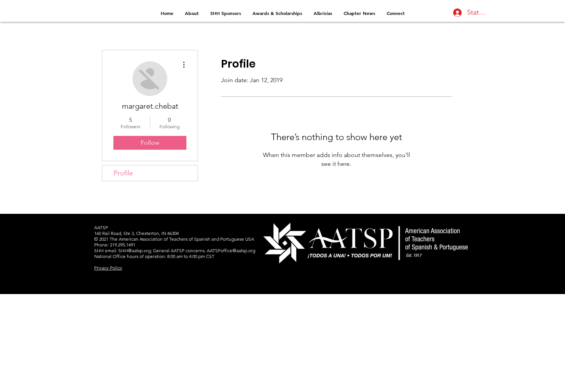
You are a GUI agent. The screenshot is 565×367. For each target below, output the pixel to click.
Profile (123, 173)
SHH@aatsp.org (134, 250)
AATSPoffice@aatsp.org (231, 250)
